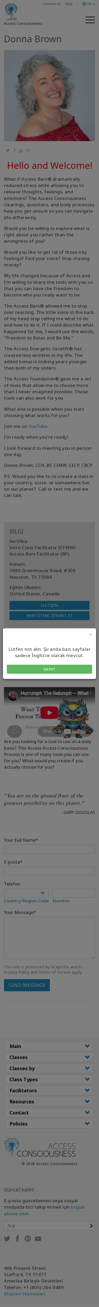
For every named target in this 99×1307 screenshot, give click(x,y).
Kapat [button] (50, 669)
